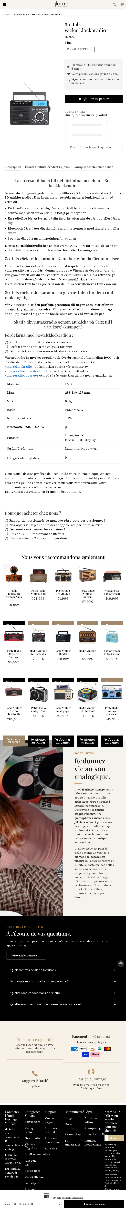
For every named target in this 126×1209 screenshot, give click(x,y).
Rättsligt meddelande (92, 1142)
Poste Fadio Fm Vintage (63, 592)
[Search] (114, 4)
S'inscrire (116, 1138)
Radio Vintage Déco (87, 652)
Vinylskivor (33, 1170)
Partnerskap (73, 1134)
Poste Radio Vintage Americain (112, 711)
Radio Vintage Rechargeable (38, 652)
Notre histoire (70, 1126)
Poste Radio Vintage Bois (38, 592)
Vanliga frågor (50, 1120)
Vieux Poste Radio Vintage (112, 592)
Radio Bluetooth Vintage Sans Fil (14, 595)
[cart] (122, 4)
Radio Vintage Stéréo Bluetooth (14, 711)
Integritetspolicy (92, 1134)
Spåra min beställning (52, 1140)
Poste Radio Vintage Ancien (88, 594)
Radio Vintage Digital (63, 652)
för (41, 371)
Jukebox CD (30, 1162)
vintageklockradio (18, 366)
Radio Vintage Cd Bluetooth (87, 709)
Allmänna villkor (90, 1120)
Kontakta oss (51, 1150)
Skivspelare (32, 1121)
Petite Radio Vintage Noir (38, 709)
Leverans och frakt (51, 1130)
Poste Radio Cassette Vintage (14, 654)
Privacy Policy (112, 1170)
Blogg (69, 1118)
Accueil (7, 14)
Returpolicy (92, 1128)
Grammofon (33, 1138)
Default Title (80, 49)
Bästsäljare (32, 1183)
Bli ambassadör (73, 1142)
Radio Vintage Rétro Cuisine (112, 652)
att (47, 371)
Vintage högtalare (31, 1146)
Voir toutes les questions (26, 955)
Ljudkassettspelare (33, 1154)
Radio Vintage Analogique (63, 709)
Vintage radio (21, 14)
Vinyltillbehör (33, 1177)
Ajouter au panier (14, 740)
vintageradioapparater (21, 371)
